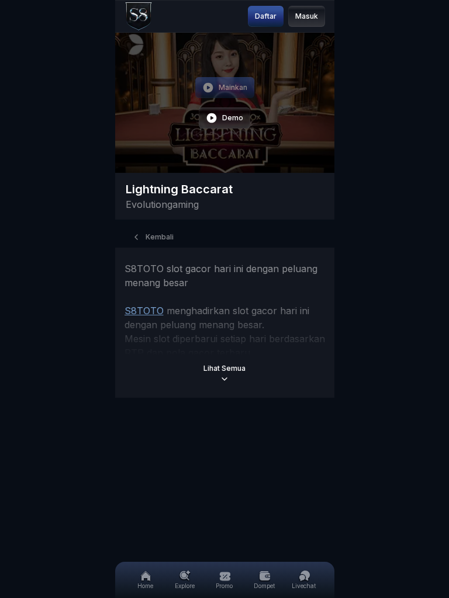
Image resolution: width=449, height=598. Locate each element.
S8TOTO (144, 311)
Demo (232, 117)
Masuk (306, 16)
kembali (160, 236)
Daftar (266, 16)
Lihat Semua (224, 368)
